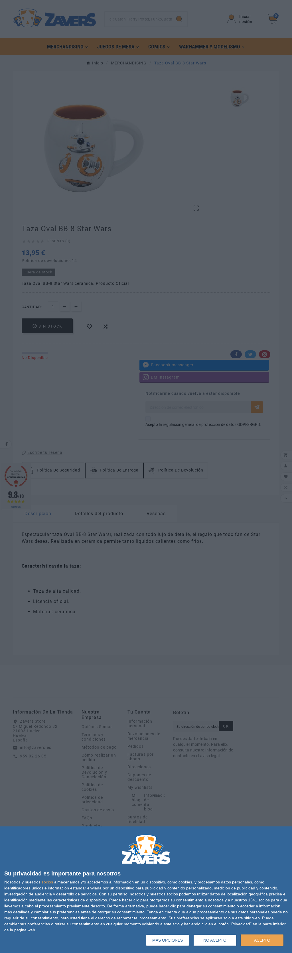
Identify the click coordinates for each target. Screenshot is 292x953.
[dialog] (146, 890)
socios (47, 882)
